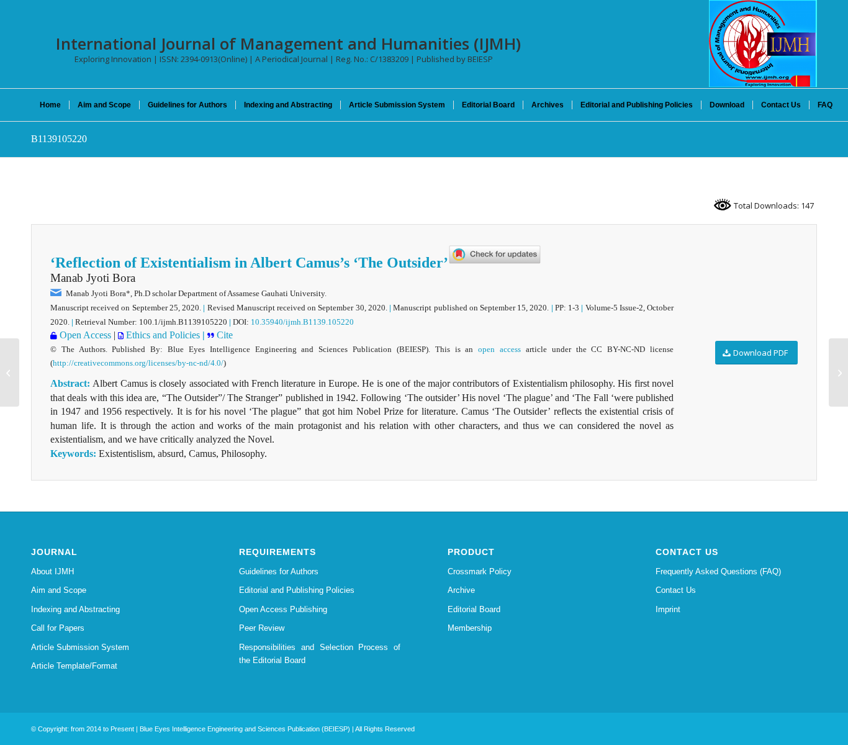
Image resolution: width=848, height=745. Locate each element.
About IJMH (52, 571)
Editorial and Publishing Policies (296, 590)
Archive (461, 590)
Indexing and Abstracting (75, 609)
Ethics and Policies (162, 335)
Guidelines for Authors (278, 571)
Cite (223, 335)
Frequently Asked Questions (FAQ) (718, 571)
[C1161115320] (9, 372)
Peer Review (261, 628)
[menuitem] (50, 104)
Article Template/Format (74, 665)
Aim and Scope (58, 590)
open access (499, 349)
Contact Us (676, 590)
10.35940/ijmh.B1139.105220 (302, 322)
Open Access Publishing (283, 609)
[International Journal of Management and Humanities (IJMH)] (763, 43)
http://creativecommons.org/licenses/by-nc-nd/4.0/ (138, 363)
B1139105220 (59, 138)
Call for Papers (57, 628)
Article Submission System (80, 647)
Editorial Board (474, 609)
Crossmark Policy (480, 571)
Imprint (668, 609)
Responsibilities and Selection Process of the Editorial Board (319, 654)
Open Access (84, 335)
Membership (470, 628)
